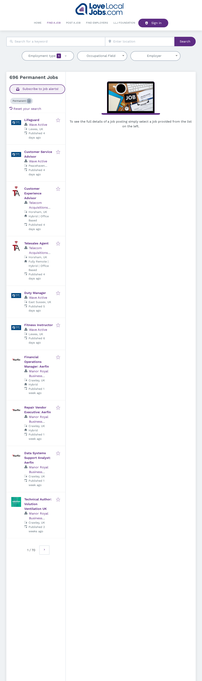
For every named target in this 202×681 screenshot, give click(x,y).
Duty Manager (35, 293)
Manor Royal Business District (38, 376)
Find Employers (97, 22)
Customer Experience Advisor (32, 193)
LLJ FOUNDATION (124, 22)
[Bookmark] (58, 120)
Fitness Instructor (38, 325)
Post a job (73, 22)
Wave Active (38, 125)
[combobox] (55, 41)
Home (37, 22)
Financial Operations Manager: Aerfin (36, 361)
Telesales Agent (36, 243)
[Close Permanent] (29, 101)
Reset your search (27, 109)
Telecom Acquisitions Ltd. (38, 207)
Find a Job (54, 22)
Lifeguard (31, 120)
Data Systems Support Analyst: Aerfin (37, 457)
